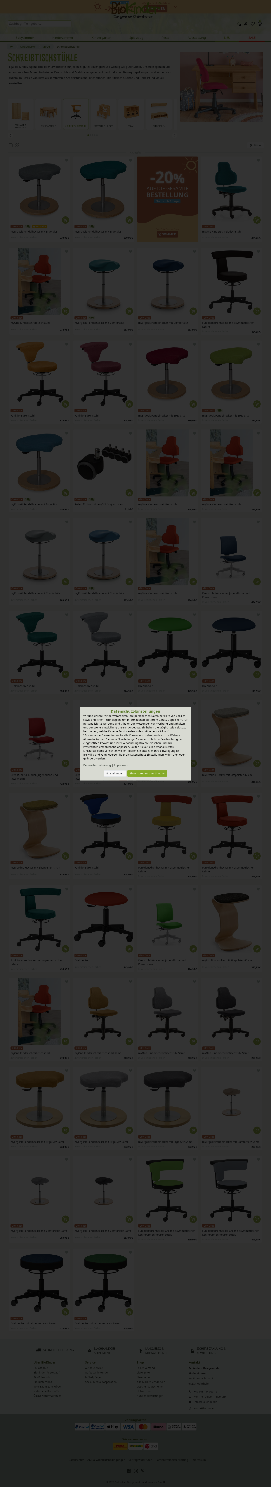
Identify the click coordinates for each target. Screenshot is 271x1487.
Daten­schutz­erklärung (97, 765)
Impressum (121, 765)
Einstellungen (115, 773)
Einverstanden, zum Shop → (147, 773)
